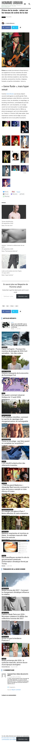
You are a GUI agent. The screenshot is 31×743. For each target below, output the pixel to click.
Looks (3, 17)
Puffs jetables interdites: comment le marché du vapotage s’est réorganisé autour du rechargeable (15, 419)
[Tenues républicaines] (14, 209)
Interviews (4, 483)
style (17, 306)
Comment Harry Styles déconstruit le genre (17, 674)
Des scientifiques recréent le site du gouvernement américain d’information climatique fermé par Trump (15, 560)
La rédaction (4, 423)
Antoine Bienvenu (10, 23)
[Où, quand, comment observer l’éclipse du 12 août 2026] (15, 385)
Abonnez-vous (22, 296)
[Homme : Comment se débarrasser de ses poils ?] (14, 236)
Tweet (18, 191)
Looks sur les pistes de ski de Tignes (11, 271)
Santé (12, 322)
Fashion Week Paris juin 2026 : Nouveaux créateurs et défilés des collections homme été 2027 (15, 616)
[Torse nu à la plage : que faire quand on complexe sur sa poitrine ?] (15, 431)
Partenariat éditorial (6, 415)
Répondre (9, 689)
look (7, 306)
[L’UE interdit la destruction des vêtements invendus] (15, 453)
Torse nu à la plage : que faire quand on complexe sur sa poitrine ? (15, 442)
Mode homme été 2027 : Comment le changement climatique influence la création (15, 592)
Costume (4, 658)
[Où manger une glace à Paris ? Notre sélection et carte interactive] (15, 501)
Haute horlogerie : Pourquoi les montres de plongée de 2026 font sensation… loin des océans (14, 351)
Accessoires (4, 347)
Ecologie (4, 461)
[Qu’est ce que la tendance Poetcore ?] (15, 628)
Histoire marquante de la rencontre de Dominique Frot (15, 374)
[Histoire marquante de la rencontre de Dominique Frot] (15, 363)
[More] (20, 27)
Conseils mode (5, 531)
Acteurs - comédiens (6, 371)
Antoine (12, 328)
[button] (6, 124)
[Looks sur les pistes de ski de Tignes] (14, 261)
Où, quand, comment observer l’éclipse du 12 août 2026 (13, 396)
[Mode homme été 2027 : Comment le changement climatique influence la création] (15, 580)
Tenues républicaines (7, 221)
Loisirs (3, 393)
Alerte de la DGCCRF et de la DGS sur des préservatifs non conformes (19, 325)
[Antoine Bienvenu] (3, 23)
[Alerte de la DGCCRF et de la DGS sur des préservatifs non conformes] (6, 325)
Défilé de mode (5, 588)
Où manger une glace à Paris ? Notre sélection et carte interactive (15, 512)
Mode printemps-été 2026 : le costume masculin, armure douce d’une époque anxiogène (14, 662)
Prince (12, 306)
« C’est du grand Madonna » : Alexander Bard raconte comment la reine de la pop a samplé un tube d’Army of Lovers (15, 488)
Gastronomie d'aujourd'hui (7, 509)
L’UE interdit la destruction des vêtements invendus (13, 464)
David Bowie (10, 94)
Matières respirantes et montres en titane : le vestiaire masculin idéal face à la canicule (15, 535)
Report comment (16, 689)
